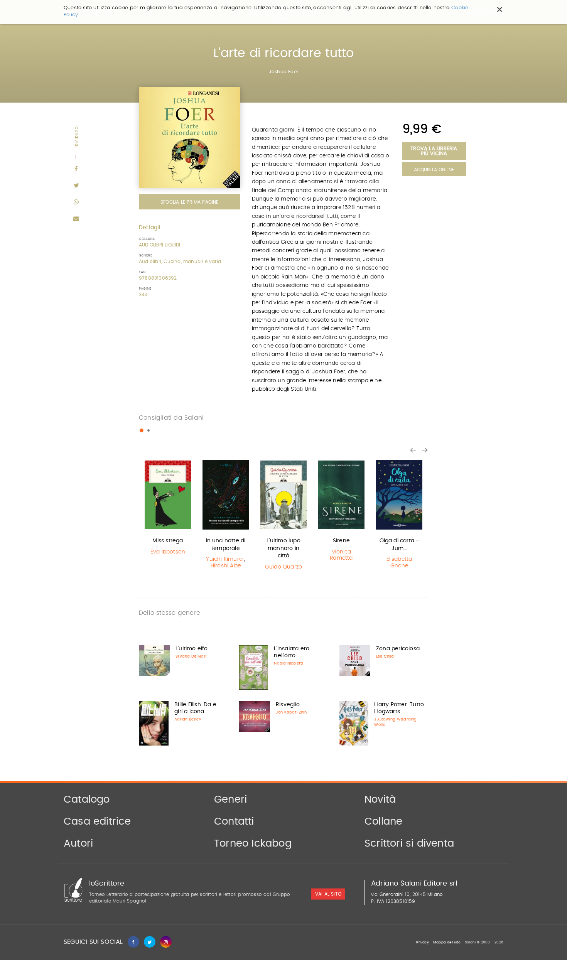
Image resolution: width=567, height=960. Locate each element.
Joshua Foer (283, 71)
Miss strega (167, 540)
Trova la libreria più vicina (433, 151)
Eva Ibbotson (167, 552)
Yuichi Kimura (224, 559)
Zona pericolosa (398, 648)
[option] (168, 508)
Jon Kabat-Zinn (291, 712)
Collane (383, 822)
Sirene (341, 540)
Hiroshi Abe (226, 566)
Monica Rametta (341, 555)
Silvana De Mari (191, 656)
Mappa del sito (447, 942)
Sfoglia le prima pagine (189, 202)
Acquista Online (434, 169)
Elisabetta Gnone (399, 563)
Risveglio (288, 704)
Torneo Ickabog (253, 844)
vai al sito (328, 894)
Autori (78, 844)
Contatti (234, 822)
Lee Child (385, 656)
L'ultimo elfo (192, 648)
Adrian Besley (187, 719)
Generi (230, 800)
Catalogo (87, 800)
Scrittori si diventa (409, 844)
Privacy (422, 942)
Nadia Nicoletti (288, 663)
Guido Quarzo (283, 567)
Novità (380, 800)
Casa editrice (97, 822)
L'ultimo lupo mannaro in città (283, 548)
